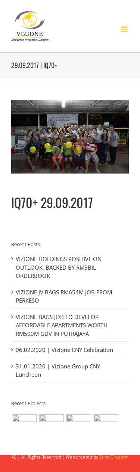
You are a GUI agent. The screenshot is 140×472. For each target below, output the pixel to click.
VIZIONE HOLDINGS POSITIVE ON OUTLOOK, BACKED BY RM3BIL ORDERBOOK (59, 267)
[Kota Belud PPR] (24, 426)
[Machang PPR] (106, 426)
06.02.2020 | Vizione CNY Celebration (64, 349)
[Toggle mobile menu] (125, 29)
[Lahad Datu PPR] (51, 426)
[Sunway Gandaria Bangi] (78, 426)
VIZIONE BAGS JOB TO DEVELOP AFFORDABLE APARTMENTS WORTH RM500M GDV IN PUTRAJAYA (62, 325)
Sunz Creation (113, 457)
